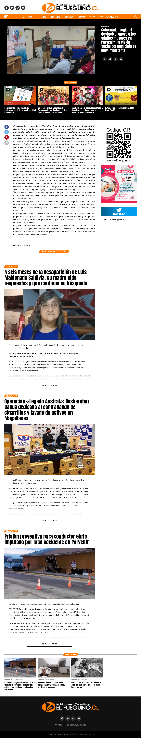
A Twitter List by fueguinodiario (113, 220)
